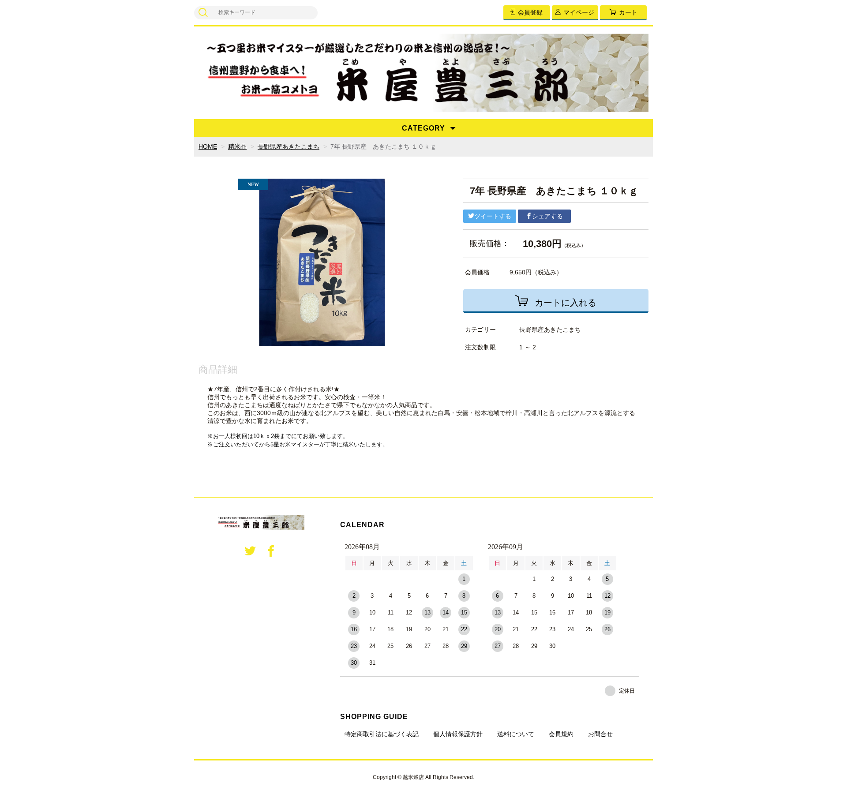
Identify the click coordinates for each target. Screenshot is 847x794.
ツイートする (492, 216)
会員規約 (561, 734)
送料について (515, 734)
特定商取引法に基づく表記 (382, 734)
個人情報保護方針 (458, 734)
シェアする (547, 216)
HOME (208, 146)
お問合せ (600, 734)
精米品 (237, 146)
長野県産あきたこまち (288, 146)
